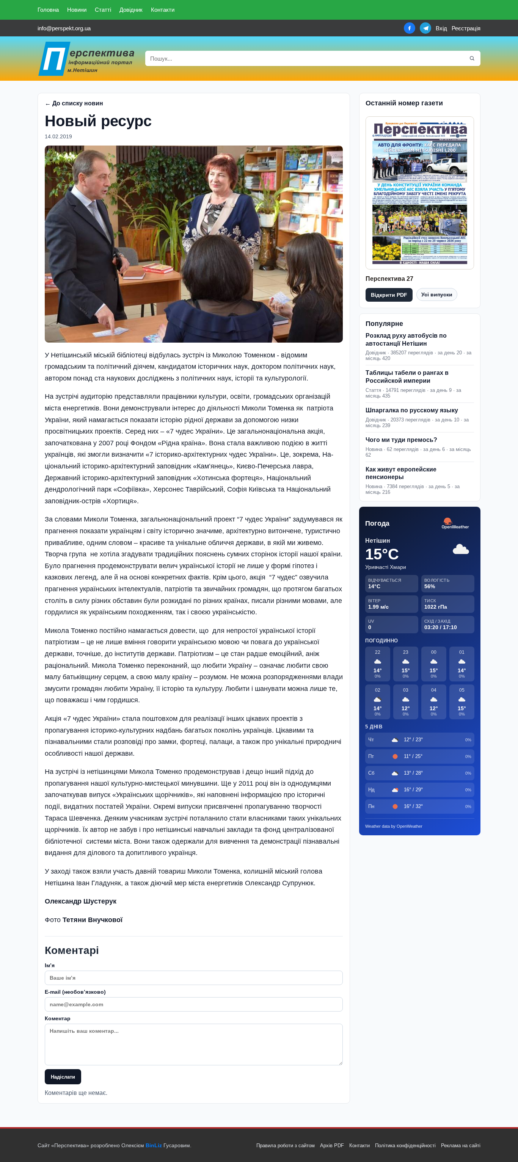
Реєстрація (466, 28)
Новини (76, 9)
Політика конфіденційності (405, 1145)
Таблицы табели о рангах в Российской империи (407, 377)
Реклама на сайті (460, 1145)
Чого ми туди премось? (401, 440)
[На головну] (87, 58)
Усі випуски (436, 294)
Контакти (162, 9)
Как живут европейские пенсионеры (401, 473)
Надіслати (63, 1077)
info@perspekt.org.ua (64, 28)
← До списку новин (74, 103)
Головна (48, 9)
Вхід (441, 28)
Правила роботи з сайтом (285, 1145)
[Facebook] (409, 28)
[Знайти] (472, 58)
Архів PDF (332, 1145)
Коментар (58, 1018)
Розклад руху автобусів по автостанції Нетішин (406, 339)
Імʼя (50, 965)
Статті (103, 9)
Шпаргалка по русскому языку (412, 410)
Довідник (131, 9)
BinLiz (154, 1145)
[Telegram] (425, 28)
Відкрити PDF (389, 295)
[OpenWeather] (455, 523)
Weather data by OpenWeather (393, 826)
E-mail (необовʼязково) (75, 992)
